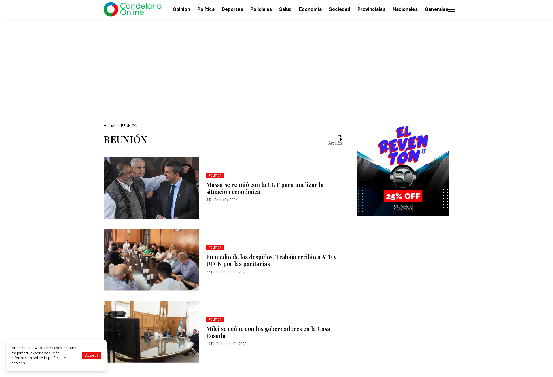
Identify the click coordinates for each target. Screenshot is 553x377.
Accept (91, 355)
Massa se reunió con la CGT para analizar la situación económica (265, 188)
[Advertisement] (276, 69)
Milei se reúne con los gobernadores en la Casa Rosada (268, 332)
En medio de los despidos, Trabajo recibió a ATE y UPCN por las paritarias (271, 260)
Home (109, 125)
